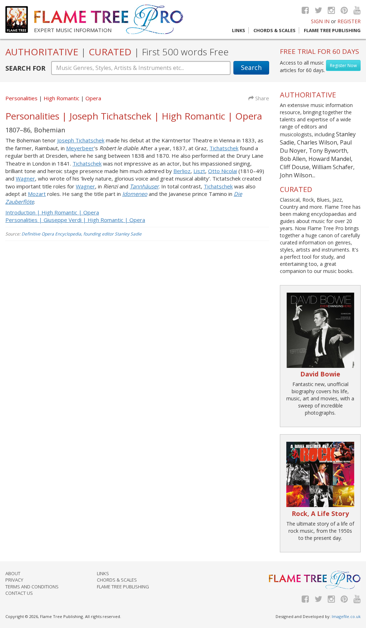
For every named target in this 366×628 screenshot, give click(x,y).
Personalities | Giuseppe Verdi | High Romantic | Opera (75, 219)
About (12, 573)
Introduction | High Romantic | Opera (52, 212)
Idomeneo (134, 193)
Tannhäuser (144, 186)
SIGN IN (320, 21)
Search (251, 67)
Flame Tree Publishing (332, 30)
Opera (93, 98)
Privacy (14, 580)
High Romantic (62, 98)
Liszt (199, 170)
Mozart (37, 193)
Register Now (343, 65)
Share (261, 98)
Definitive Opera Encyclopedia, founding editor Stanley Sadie (81, 234)
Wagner (25, 178)
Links (238, 30)
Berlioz (182, 170)
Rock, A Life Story (320, 513)
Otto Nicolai (222, 170)
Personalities (21, 98)
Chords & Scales (274, 30)
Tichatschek (223, 148)
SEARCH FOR (25, 68)
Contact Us (19, 593)
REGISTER (349, 21)
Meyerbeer (80, 148)
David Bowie (320, 374)
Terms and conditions (32, 586)
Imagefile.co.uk (346, 616)
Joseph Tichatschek (80, 140)
